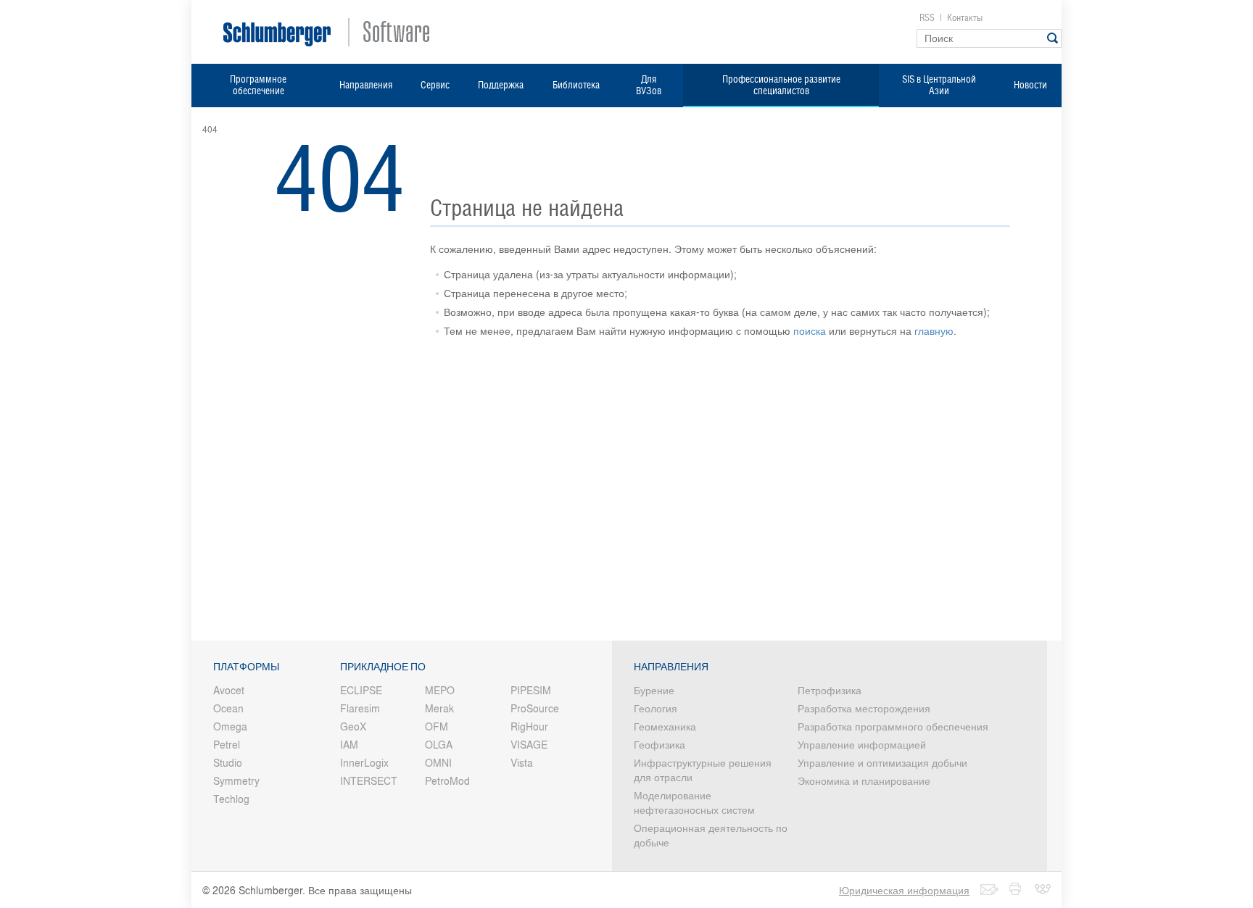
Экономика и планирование (864, 780)
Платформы (246, 666)
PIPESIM (530, 690)
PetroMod (447, 780)
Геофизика (659, 744)
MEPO (440, 690)
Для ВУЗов (648, 84)
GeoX (353, 726)
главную (934, 330)
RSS (927, 17)
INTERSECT (368, 780)
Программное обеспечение (258, 84)
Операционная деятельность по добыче (710, 834)
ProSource (534, 708)
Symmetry (236, 780)
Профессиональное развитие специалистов (781, 84)
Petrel (226, 744)
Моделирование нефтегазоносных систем (694, 802)
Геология (655, 708)
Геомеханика (665, 726)
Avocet (228, 690)
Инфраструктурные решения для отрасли (703, 769)
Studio (227, 762)
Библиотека (576, 85)
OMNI (438, 762)
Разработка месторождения (864, 708)
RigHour (529, 726)
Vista (521, 762)
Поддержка (501, 85)
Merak (439, 708)
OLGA (438, 744)
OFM (436, 726)
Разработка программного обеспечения (893, 726)
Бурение (654, 690)
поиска (809, 330)
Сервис (435, 85)
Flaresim (360, 708)
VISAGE (528, 744)
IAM (349, 744)
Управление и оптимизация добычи (882, 762)
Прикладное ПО (383, 666)
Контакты (965, 17)
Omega (230, 726)
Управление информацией (862, 744)
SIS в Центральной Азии (939, 84)
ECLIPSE (361, 690)
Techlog (231, 798)
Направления (365, 85)
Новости (1030, 85)
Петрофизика (829, 690)
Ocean (228, 708)
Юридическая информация (904, 890)
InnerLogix (364, 762)
